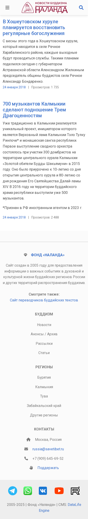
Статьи (44, 353)
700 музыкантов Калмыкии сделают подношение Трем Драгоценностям (34, 109)
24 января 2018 (14, 87)
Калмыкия (44, 387)
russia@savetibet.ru (48, 449)
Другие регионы (44, 415)
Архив (52, 334)
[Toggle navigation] (7, 8)
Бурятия (44, 377)
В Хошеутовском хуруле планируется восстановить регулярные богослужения (34, 27)
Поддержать (48, 468)
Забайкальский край (44, 406)
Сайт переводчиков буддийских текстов (44, 300)
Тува (44, 396)
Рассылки (44, 343)
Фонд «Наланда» (48, 255)
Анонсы (37, 334)
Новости (44, 325)
